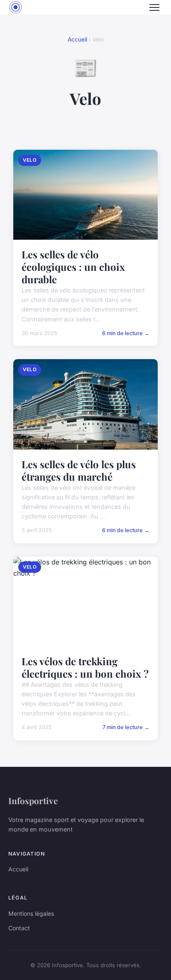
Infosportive (33, 800)
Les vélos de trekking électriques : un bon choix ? (85, 667)
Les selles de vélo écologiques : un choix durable (73, 267)
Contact (19, 927)
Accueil (77, 39)
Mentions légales (31, 913)
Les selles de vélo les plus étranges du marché (79, 470)
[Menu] (154, 7)
